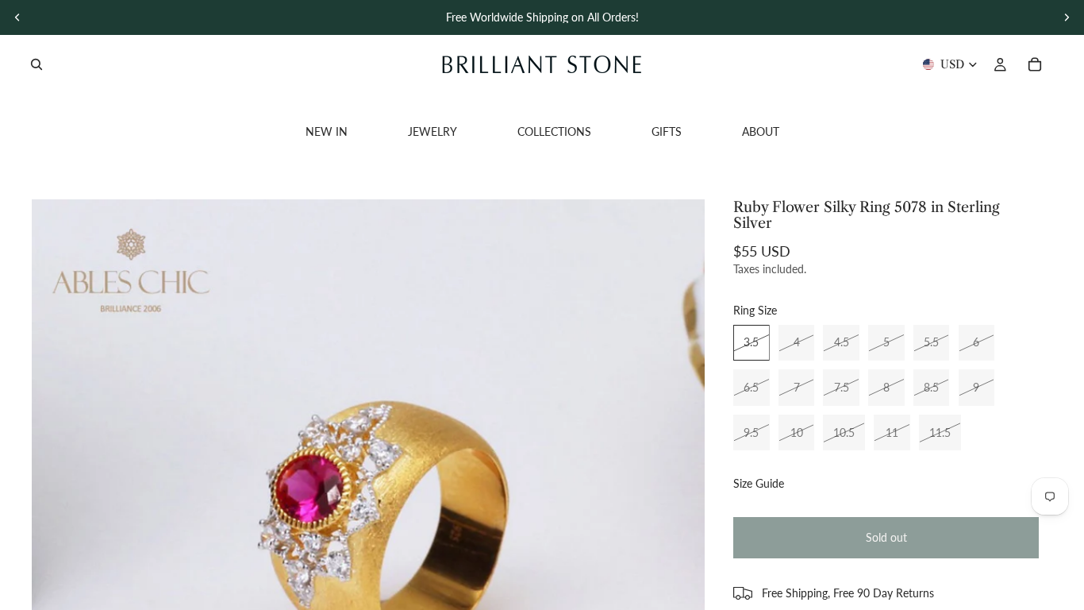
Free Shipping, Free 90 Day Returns (848, 593)
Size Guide (758, 483)
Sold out (886, 537)
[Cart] (1034, 64)
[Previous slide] (17, 17)
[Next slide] (1066, 17)
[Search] (36, 64)
